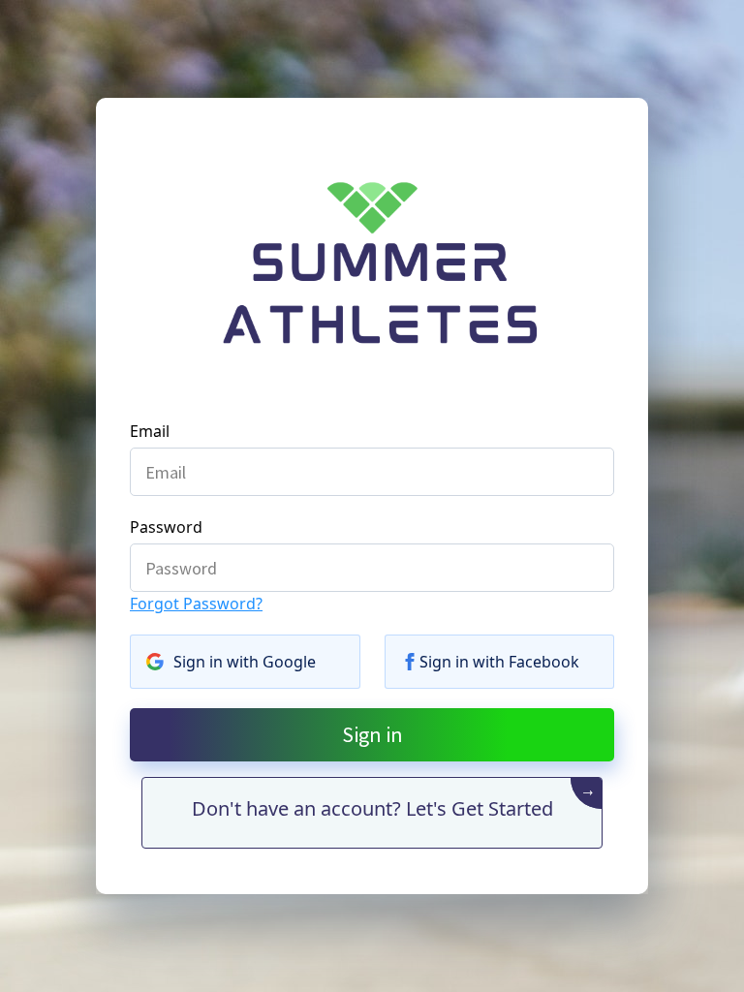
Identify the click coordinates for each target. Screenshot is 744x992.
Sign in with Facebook (499, 661)
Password (166, 527)
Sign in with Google (244, 661)
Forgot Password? (196, 603)
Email (150, 431)
